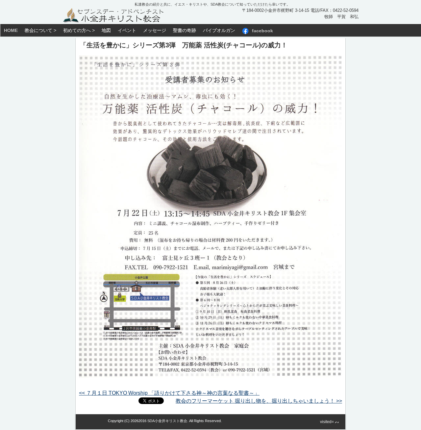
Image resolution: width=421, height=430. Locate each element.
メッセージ (154, 30)
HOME (11, 30)
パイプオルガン (219, 30)
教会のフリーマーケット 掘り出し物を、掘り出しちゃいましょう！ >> (259, 401)
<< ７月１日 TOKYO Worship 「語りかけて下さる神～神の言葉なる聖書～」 (169, 393)
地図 (106, 30)
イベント (127, 30)
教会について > (40, 30)
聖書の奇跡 (184, 30)
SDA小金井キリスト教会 (167, 421)
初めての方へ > (79, 30)
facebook (262, 30)
